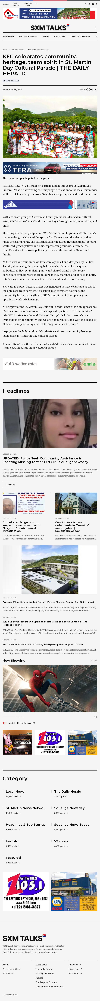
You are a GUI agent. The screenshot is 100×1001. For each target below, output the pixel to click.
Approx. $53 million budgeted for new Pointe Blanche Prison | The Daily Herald (48, 602)
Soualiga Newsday (28, 36)
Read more (11, 484)
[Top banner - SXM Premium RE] (50, 13)
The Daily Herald (17, 49)
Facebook (73, 964)
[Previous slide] (91, 660)
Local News (41, 964)
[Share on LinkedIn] (95, 89)
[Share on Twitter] (91, 89)
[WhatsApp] (96, 4)
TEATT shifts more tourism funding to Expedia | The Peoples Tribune (43, 644)
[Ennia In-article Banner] (50, 364)
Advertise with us (11, 969)
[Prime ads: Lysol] (17, 742)
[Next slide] (95, 660)
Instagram (74, 969)
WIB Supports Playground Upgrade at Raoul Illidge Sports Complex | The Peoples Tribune (45, 623)
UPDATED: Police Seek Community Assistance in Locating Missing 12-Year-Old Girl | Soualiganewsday (45, 460)
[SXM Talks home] (50, 27)
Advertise (6, 4)
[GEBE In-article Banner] (50, 204)
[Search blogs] (86, 4)
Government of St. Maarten (49, 986)
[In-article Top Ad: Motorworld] (50, 168)
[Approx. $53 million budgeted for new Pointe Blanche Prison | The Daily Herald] (50, 569)
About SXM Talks (16, 4)
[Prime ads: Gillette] (50, 742)
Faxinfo (45, 36)
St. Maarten (8, 973)
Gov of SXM (59, 36)
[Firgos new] (82, 742)
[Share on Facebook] (86, 89)
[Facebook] (89, 4)
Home (5, 49)
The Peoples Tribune (80, 36)
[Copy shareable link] (81, 89)
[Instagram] (93, 4)
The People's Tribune (46, 982)
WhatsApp (74, 973)
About (6, 964)
